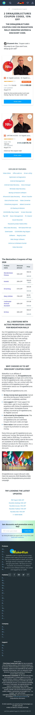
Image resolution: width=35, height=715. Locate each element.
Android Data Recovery (11, 185)
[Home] (9, 9)
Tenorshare (3, 583)
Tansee (3, 608)
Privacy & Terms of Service (20, 696)
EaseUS (3, 585)
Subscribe (27, 531)
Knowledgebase (3, 650)
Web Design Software (17, 239)
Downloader (9, 231)
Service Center (3, 632)
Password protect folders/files (17, 224)
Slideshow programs (11, 204)
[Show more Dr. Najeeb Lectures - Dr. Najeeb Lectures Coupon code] (17, 65)
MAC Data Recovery (10, 228)
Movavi (3, 580)
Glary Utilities (8, 296)
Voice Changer (26, 185)
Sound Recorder (17, 220)
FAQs (3, 645)
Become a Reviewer (3, 655)
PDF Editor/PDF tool (25, 228)
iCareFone (3, 557)
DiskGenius (3, 564)
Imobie (3, 606)
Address (3, 634)
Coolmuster (3, 554)
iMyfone (3, 595)
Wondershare (3, 588)
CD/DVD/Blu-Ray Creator (11, 212)
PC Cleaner (28, 216)
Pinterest (28, 574)
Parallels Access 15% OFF (17, 506)
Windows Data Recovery (17, 189)
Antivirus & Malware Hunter (17, 243)
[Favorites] (27, 3)
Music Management (16, 216)
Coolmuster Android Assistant (7, 303)
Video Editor (7, 173)
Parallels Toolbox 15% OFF (17, 509)
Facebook (14, 574)
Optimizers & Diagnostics (17, 177)
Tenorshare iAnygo (3, 567)
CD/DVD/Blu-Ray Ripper (22, 231)
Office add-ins (17, 173)
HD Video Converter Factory (3, 569)
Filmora (3, 549)
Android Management (17, 181)
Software (12, 235)
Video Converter (25, 200)
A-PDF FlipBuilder (3, 618)
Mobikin (3, 611)
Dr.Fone (6, 312)
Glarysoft (3, 598)
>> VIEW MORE (17, 515)
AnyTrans (3, 562)
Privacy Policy (27, 535)
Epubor (3, 613)
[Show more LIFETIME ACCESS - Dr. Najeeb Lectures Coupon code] (17, 123)
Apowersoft (3, 616)
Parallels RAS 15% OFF (17, 512)
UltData (3, 559)
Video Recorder (17, 247)
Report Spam (3, 648)
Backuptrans (3, 603)
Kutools (6, 281)
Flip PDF (5, 216)
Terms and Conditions (17, 537)
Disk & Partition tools (11, 200)
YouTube (18, 574)
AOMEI (3, 590)
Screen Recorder (26, 212)
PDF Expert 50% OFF (17, 500)
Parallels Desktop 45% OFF (17, 503)
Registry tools (21, 235)
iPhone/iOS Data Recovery (11, 196)
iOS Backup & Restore (17, 208)
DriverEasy (7, 289)
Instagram (9, 574)
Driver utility (28, 173)
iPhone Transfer (27, 196)
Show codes (17, 101)
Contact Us (3, 637)
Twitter (23, 574)
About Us (3, 627)
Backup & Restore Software (17, 193)
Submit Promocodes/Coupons (3, 653)
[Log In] (32, 3)
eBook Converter (25, 204)
